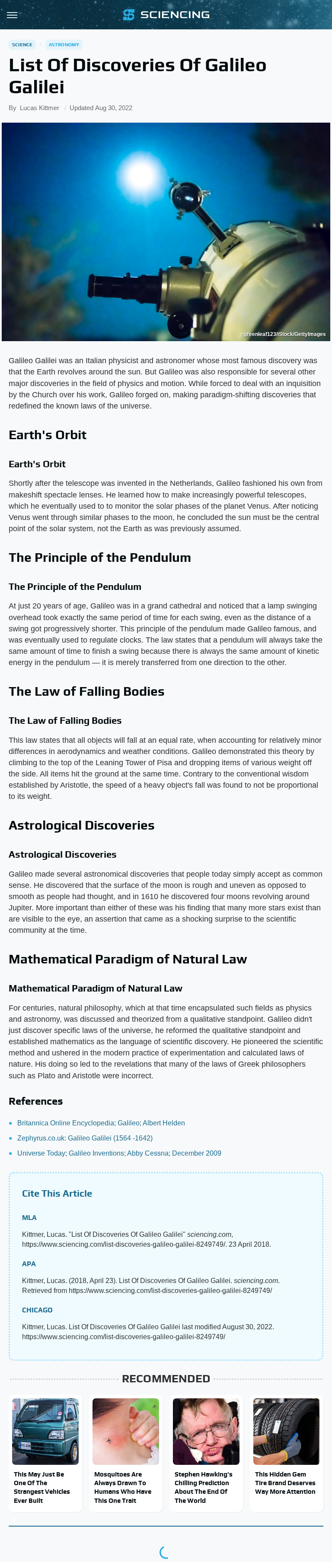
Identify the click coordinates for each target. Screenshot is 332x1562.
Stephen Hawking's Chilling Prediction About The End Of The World (204, 1487)
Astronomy (64, 44)
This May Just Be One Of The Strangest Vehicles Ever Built (42, 1487)
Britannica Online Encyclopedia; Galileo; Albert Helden (101, 1123)
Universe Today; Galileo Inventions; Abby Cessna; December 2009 (119, 1153)
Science (22, 44)
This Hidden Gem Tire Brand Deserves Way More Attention (285, 1482)
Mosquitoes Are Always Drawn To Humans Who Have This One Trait (122, 1487)
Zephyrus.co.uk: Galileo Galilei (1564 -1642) (85, 1138)
